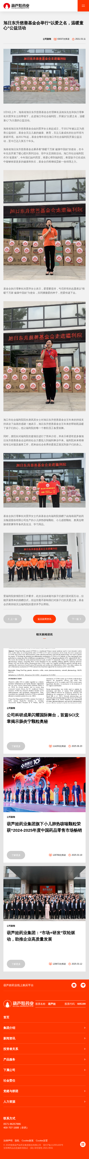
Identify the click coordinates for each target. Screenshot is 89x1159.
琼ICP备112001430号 (53, 1145)
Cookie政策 (28, 1140)
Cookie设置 (42, 1140)
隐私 (17, 1140)
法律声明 (8, 1140)
